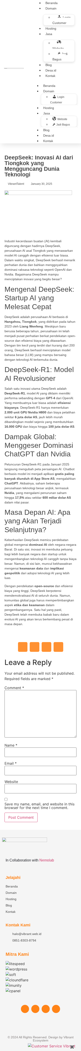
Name (10, 745)
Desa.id (50, 70)
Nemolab (46, 860)
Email (10, 763)
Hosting (50, 28)
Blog (48, 65)
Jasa (48, 34)
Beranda (49, 86)
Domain (50, 8)
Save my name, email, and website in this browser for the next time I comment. (39, 805)
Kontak (50, 76)
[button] (23, 647)
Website (11, 781)
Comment (14, 688)
